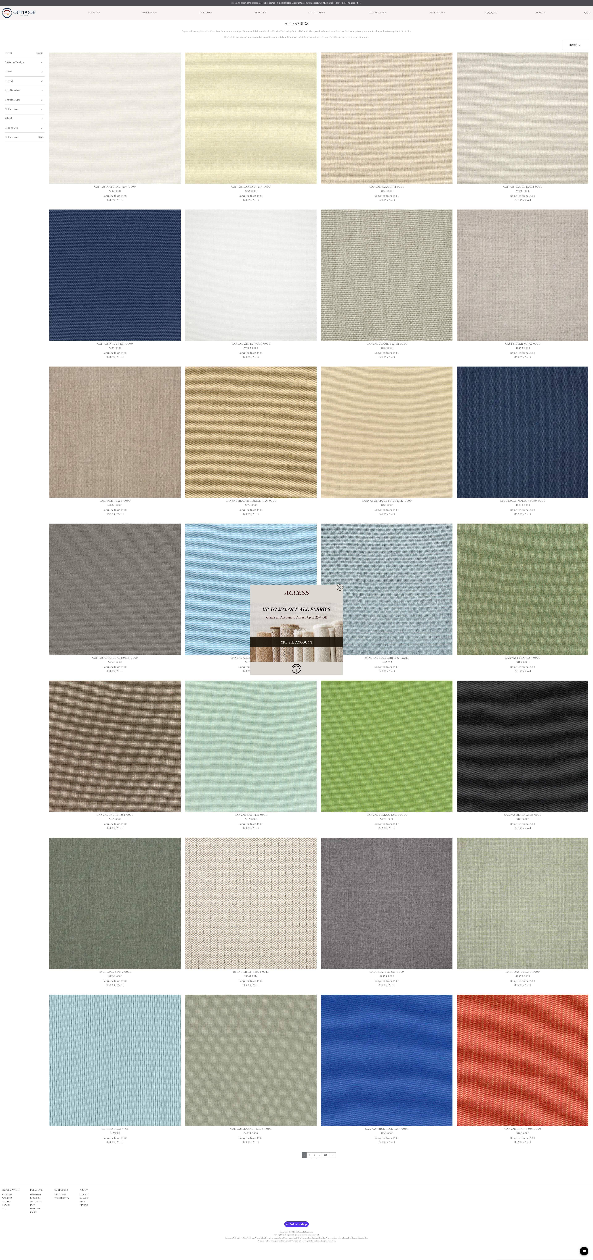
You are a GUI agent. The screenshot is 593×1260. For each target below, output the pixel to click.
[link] (296, 668)
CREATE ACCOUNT (296, 642)
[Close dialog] (340, 588)
